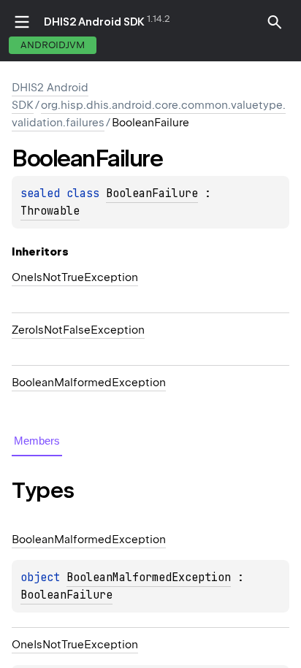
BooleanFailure (152, 193)
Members (37, 440)
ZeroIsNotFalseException (78, 330)
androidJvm (52, 44)
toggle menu (22, 22)
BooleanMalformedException (89, 382)
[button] (274, 22)
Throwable (50, 211)
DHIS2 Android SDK (94, 21)
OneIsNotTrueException (75, 277)
